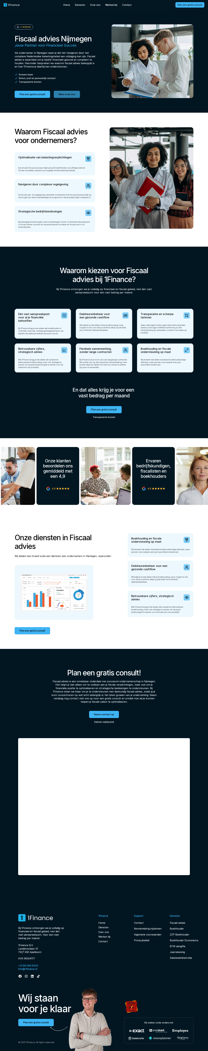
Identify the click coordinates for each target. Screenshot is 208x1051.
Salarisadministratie (181, 957)
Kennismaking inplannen (147, 928)
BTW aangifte (177, 946)
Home (66, 4)
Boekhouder (177, 928)
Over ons (95, 4)
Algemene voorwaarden (147, 934)
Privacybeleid (141, 940)
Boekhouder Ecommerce (184, 940)
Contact (127, 4)
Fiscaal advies (177, 922)
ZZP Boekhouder (179, 934)
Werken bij (104, 936)
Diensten (80, 4)
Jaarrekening (177, 952)
